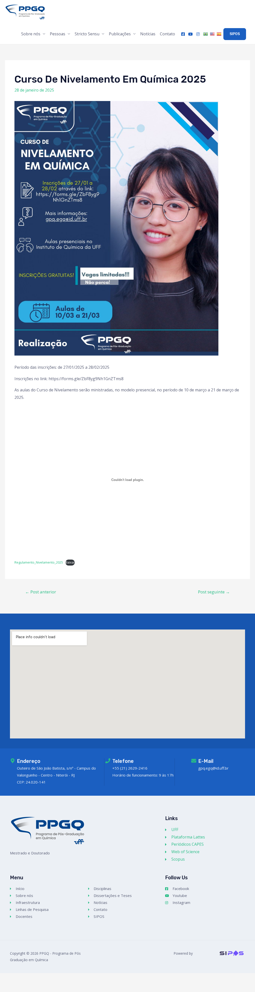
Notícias (147, 34)
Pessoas (57, 34)
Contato (167, 34)
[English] (213, 34)
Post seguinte (214, 592)
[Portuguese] (206, 34)
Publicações (120, 34)
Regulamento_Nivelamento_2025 (38, 562)
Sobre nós (30, 34)
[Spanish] (219, 34)
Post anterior (40, 592)
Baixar (70, 562)
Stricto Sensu (87, 34)
